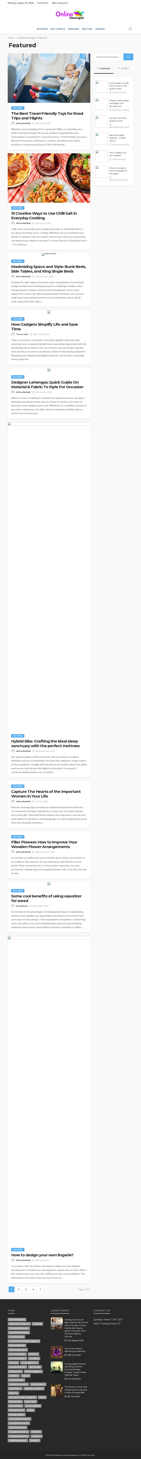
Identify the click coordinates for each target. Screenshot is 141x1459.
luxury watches (16, 1380)
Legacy (25, 1375)
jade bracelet (15, 1371)
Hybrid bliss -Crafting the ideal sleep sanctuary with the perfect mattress (45, 743)
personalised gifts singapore (22, 1397)
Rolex (30, 1410)
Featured (18, 108)
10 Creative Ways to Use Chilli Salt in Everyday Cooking (44, 215)
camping (37, 1323)
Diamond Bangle (17, 1345)
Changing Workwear (18, 1328)
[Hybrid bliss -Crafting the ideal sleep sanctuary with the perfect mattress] (49, 576)
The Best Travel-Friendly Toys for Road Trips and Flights (47, 115)
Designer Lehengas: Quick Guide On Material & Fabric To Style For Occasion (47, 384)
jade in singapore (33, 1371)
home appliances (29, 1362)
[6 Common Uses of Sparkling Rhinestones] (57, 1352)
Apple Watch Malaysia (19, 1323)
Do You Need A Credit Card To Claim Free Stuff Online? (119, 86)
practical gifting (33, 1406)
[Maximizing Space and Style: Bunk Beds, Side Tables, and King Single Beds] (49, 254)
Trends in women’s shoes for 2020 (118, 119)
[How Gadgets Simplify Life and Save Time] (49, 312)
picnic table (30, 1401)
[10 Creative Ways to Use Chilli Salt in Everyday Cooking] (49, 178)
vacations (36, 1436)
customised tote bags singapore (24, 1341)
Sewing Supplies (16, 1414)
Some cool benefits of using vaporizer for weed (46, 898)
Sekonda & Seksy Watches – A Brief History (117, 138)
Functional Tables (17, 1358)
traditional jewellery (18, 1436)
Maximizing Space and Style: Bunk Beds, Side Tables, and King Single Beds (48, 269)
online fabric (15, 1388)
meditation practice (18, 1384)
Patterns (13, 1393)
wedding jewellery (17, 1440)
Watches (87, 29)
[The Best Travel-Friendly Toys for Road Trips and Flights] (49, 78)
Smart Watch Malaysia (19, 1419)
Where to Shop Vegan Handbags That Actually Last (119, 103)
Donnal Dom (22, 906)
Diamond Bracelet (17, 1349)
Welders (35, 1440)
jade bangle (35, 1367)
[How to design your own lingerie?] (49, 1090)
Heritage (13, 1362)
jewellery (13, 1375)
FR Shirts (33, 1354)
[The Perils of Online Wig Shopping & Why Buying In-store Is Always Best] (57, 1390)
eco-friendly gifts (17, 1354)
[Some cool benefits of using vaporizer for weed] (49, 883)
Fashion (100, 29)
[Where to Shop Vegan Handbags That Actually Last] (101, 104)
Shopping (42, 29)
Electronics (57, 29)
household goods (17, 1367)
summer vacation (17, 1427)
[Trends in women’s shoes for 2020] (101, 122)
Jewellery (73, 29)
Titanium (36, 1431)
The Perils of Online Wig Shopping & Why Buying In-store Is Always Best (75, 1390)
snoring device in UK (18, 1423)
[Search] (130, 28)
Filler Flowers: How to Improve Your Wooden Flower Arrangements (44, 844)
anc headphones (17, 1319)
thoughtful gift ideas (18, 1431)
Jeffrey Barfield (23, 123)
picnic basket (15, 1401)
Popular (105, 68)
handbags (34, 1358)
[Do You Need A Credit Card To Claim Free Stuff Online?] (101, 87)
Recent (125, 68)
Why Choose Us (60, 3)
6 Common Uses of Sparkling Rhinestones (74, 1349)
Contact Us (42, 3)
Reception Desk (16, 1410)
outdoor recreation (34, 1388)
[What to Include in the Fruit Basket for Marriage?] (101, 172)
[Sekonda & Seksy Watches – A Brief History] (101, 139)
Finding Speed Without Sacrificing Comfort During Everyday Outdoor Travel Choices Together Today (75, 1369)
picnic (42, 1397)
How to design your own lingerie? (42, 1255)
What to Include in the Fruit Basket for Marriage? (118, 171)
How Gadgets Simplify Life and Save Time (44, 326)
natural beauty (38, 1384)
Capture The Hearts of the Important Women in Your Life (46, 794)
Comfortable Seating (18, 1332)
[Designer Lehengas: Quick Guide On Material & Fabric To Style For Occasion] (49, 370)
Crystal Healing (16, 1336)
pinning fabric (15, 1406)
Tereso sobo (22, 334)
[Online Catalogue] (70, 15)
